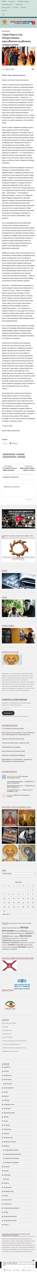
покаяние (9, 947)
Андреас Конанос (22, 923)
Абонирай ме (8, 713)
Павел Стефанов (14, 936)
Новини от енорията (12, 1162)
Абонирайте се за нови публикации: (14, 699)
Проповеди (6, 31)
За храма (11, 1)
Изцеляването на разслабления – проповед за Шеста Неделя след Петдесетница (17, 760)
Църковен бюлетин (10, 1216)
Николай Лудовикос (19, 933)
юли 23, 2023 (10, 69)
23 (32, 903)
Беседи (24, 927)
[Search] (3, 14)
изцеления (21, 457)
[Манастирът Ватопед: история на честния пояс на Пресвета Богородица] (10, 835)
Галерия (15, 7)
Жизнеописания (9, 1113)
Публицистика (8, 1191)
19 (14, 903)
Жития (24, 931)
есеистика (19, 945)
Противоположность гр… (15, 786)
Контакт (6, 1133)
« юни (4, 914)
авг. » (8, 914)
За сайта (4, 10)
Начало (4, 1)
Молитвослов (8, 1137)
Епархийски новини (11, 1150)
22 (28, 903)
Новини (6, 1146)
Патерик (6, 1167)
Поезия (6, 1171)
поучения (14, 947)
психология (29, 947)
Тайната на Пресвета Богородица (13, 739)
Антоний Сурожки (9, 454)
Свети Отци (5, 938)
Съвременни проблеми (19, 940)
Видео (6, 1092)
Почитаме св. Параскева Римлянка (13, 755)
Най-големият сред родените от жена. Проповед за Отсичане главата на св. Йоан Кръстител (18, 733)
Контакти (23, 7)
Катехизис (10, 933)
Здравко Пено (30, 931)
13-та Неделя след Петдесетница (13, 728)
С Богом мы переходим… (15, 781)
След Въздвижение (14, 938)
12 (14, 898)
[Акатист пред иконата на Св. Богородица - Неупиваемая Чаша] (10, 818)
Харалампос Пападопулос (11, 942)
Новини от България (12, 1158)
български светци (31, 942)
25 (9, 907)
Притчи (6, 1183)
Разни (6, 1196)
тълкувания (13, 949)
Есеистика (17, 931)
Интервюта (4, 933)
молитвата (4, 947)
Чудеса (23, 942)
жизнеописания (28, 945)
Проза (7, 1179)
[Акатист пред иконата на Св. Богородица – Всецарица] (10, 853)
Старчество (6, 940)
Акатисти (7, 1067)
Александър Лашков (12, 923)
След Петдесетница (9, 457)
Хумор (6, 1212)
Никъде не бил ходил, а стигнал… (18, 795)
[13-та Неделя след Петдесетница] (27, 818)
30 (32, 907)
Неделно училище (23, 1)
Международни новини (13, 1154)
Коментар (29, 499)
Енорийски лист (7, 4)
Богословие (8, 930)
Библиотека (19, 4)
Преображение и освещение (11, 747)
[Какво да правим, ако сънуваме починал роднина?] (27, 835)
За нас (6, 1121)
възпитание (4, 944)
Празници (7, 1175)
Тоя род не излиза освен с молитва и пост (16, 743)
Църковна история (10, 1220)
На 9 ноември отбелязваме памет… (17, 777)
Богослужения (6, 7)
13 (18, 898)
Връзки (6, 1096)
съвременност (6, 949)
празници (22, 947)
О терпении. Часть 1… (14, 790)
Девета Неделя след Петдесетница (13, 751)
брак (26, 942)
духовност (12, 944)
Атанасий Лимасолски (13, 928)
